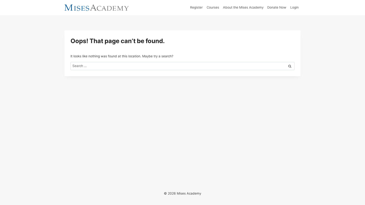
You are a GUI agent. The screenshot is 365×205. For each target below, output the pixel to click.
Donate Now (276, 7)
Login (294, 7)
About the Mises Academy (243, 7)
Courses (213, 7)
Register (196, 7)
